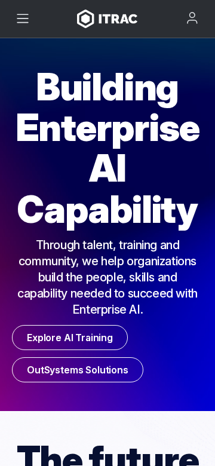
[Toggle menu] (22, 18)
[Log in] (192, 18)
